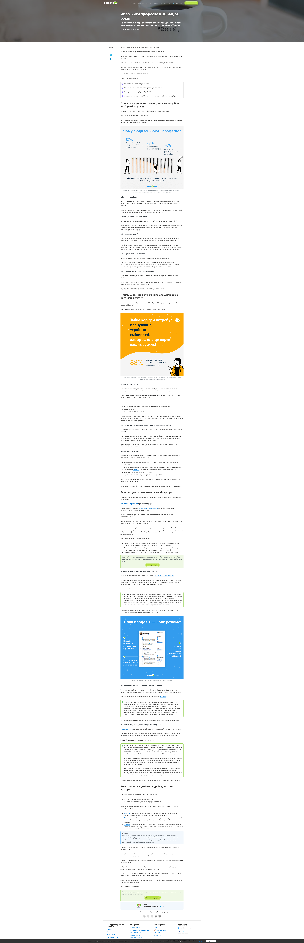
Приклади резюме (136, 937)
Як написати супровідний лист (140, 930)
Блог (169, 3)
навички (136, 469)
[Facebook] (163, 906)
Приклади (163, 3)
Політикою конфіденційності (197, 941)
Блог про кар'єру (135, 932)
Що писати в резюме (129, 504)
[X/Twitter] (183, 931)
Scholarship (157, 935)
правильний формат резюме (148, 508)
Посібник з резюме (152, 3)
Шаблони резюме (111, 932)
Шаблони (141, 3)
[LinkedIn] (160, 906)
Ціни (155, 927)
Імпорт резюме (111, 934)
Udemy (126, 818)
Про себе (163, 696)
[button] (178, 3)
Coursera (127, 824)
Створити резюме (112, 937)
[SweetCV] (111, 3)
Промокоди (157, 932)
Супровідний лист (126, 729)
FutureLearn (127, 813)
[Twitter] (166, 906)
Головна (133, 3)
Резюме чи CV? (135, 935)
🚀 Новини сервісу (160, 930)
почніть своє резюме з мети (164, 576)
